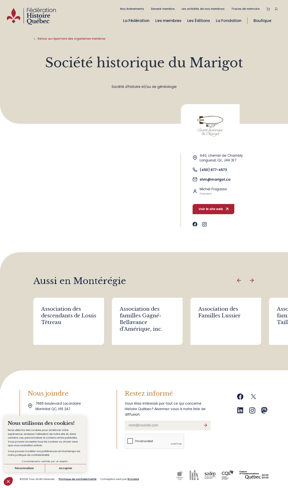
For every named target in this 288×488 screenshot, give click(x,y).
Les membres (168, 20)
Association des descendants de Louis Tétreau (68, 315)
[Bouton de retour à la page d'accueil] (31, 17)
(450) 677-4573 (213, 170)
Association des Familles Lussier (219, 312)
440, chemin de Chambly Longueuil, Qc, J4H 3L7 (221, 158)
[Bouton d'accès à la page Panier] (268, 9)
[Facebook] (240, 398)
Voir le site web (211, 209)
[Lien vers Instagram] (204, 224)
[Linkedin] (240, 411)
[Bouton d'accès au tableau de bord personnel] (277, 9)
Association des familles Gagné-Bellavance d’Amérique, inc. (141, 319)
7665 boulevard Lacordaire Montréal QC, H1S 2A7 (59, 406)
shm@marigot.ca (215, 179)
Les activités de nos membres (203, 9)
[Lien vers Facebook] (195, 224)
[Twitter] (253, 398)
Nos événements (132, 9)
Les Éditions (198, 20)
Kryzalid (133, 479)
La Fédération (136, 20)
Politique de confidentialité (77, 479)
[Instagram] (252, 411)
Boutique (262, 20)
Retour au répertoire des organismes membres (71, 39)
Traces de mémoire (245, 9)
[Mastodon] (264, 411)
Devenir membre (163, 9)
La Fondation (228, 20)
